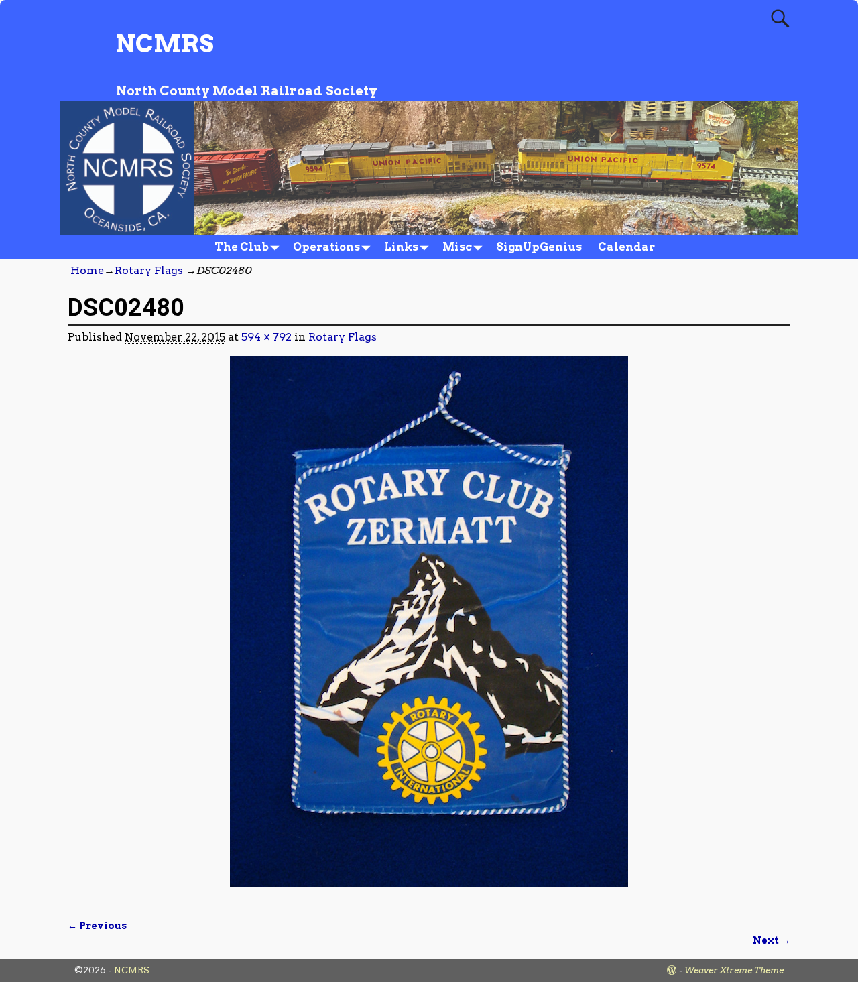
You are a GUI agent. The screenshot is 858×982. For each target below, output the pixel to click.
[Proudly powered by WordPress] (671, 970)
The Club (241, 247)
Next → (771, 940)
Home (87, 270)
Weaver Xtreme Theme (734, 970)
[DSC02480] (429, 629)
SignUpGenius (539, 247)
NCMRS (164, 43)
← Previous (97, 926)
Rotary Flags (149, 270)
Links (401, 247)
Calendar (626, 247)
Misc (457, 247)
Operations (326, 247)
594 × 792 (266, 336)
